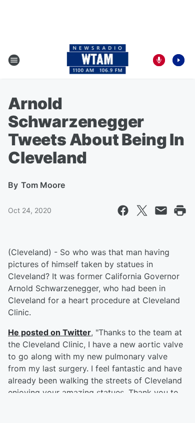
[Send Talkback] (159, 60)
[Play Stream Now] (178, 60)
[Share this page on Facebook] (123, 210)
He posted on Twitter (49, 332)
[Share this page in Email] (161, 210)
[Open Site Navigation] (14, 60)
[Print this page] (180, 210)
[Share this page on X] (142, 210)
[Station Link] (97, 60)
